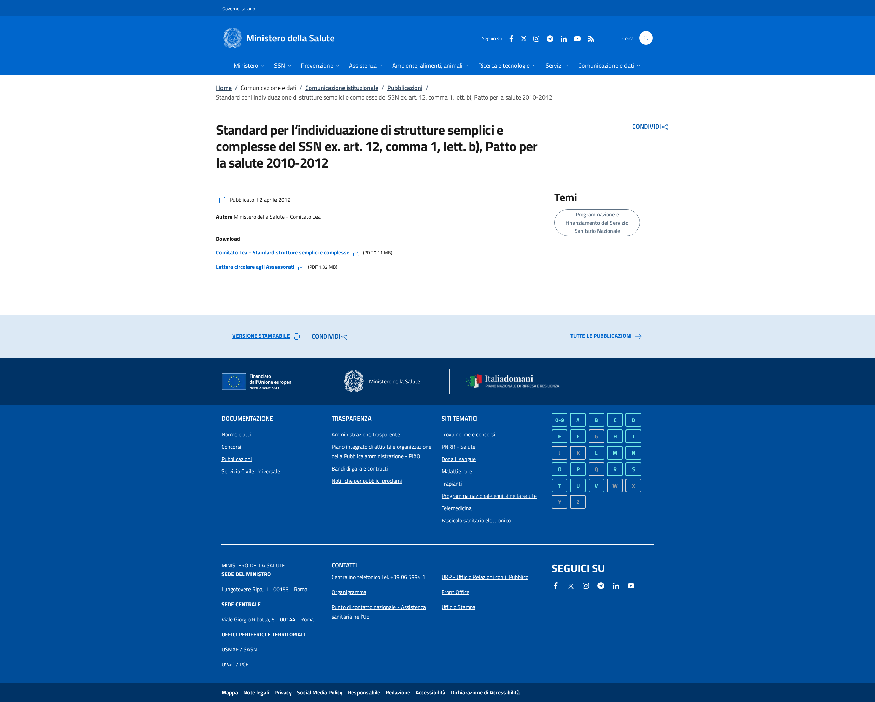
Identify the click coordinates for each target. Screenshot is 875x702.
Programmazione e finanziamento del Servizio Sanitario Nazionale (597, 222)
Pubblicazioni (404, 87)
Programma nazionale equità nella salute (489, 496)
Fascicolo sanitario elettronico (476, 520)
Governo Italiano (238, 8)
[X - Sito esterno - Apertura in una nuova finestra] (524, 37)
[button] (646, 38)
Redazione (398, 692)
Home (224, 87)
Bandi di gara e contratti (360, 468)
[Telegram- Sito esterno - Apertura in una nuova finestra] (547, 37)
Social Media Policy (319, 692)
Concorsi (231, 446)
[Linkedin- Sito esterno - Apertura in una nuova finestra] (616, 585)
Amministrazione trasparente (366, 434)
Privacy (283, 692)
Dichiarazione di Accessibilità (485, 692)
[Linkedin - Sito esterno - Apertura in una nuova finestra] (561, 37)
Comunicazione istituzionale (341, 87)
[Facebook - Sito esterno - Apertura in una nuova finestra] (508, 37)
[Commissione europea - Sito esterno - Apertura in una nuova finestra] (257, 382)
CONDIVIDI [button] (646, 126)
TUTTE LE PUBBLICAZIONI (601, 336)
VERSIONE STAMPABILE (261, 336)
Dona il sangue (459, 459)
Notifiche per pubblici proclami (367, 481)
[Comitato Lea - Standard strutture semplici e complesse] (356, 252)
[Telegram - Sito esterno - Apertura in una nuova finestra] (601, 585)
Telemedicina (457, 508)
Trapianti (452, 483)
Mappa (229, 692)
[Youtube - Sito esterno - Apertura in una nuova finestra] (574, 37)
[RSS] (588, 37)
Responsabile (364, 692)
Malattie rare (457, 471)
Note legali (256, 692)
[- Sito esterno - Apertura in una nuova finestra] (631, 585)
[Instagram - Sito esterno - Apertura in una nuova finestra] (533, 37)
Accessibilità (430, 692)
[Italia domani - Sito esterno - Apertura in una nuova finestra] (517, 381)
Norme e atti (236, 434)
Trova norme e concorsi (468, 434)
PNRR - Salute (458, 446)
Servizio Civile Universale (250, 471)
